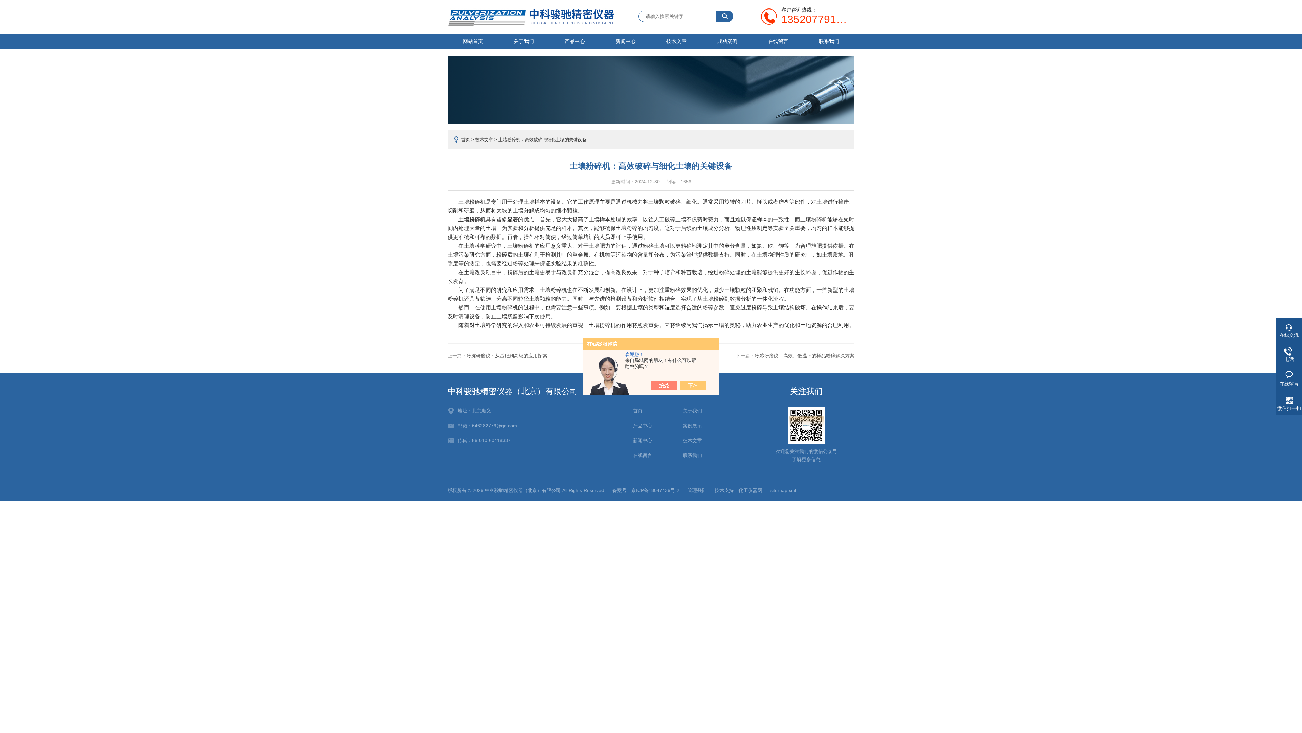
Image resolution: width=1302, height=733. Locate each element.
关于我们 (524, 41)
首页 (465, 139)
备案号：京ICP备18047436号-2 (645, 490)
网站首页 (473, 41)
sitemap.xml (783, 490)
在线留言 (778, 41)
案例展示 (692, 425)
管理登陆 (697, 490)
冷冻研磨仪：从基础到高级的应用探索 (507, 355)
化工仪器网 (750, 490)
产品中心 (575, 41)
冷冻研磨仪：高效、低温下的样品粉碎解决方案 (804, 355)
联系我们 (829, 41)
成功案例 (727, 41)
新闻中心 (625, 41)
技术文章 (676, 41)
